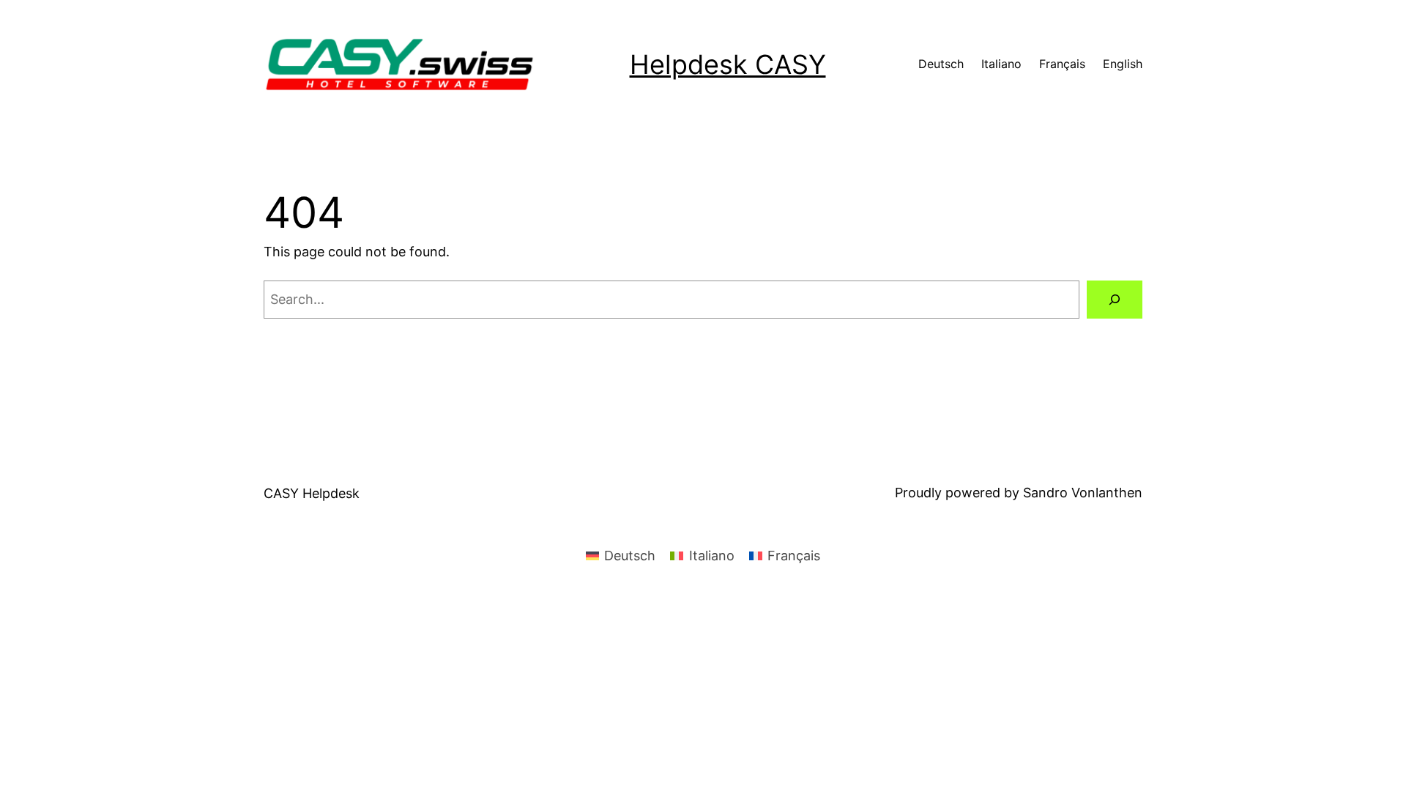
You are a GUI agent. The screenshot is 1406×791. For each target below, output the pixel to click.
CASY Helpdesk (312, 493)
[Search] (1114, 300)
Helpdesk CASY (728, 64)
